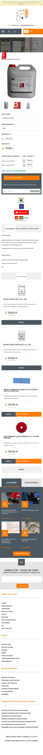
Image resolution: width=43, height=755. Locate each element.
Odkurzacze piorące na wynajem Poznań (14, 719)
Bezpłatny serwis (7, 611)
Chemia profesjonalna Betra (11, 658)
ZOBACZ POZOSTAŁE (21, 554)
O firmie (4, 603)
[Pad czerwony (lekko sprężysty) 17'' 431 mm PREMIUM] (21, 427)
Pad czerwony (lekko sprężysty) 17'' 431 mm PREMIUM (21, 437)
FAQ (3, 625)
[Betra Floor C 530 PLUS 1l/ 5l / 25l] (21, 335)
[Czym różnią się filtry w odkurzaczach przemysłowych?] (15, 527)
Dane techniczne (21, 229)
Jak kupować (6, 623)
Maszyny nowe (6, 644)
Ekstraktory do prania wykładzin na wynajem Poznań (19, 722)
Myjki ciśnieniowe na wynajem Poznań (13, 724)
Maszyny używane (7, 647)
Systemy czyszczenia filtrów (30, 510)
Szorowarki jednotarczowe (10, 680)
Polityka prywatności (9, 620)
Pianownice (5, 694)
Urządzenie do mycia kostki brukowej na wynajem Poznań (20, 727)
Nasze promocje (7, 661)
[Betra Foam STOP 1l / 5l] (21, 81)
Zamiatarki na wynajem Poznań (11, 716)
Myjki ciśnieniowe (7, 691)
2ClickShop (33, 737)
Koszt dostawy (7, 628)
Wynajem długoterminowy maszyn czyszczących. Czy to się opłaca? (10, 512)
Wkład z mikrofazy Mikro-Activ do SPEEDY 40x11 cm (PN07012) (21, 390)
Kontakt (4, 614)
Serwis (4, 653)
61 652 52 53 (14, 25)
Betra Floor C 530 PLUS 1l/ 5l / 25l (17, 344)
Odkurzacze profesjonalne (10, 689)
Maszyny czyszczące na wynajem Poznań (15, 710)
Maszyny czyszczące (8, 677)
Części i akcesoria (7, 656)
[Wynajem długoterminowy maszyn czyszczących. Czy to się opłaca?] (15, 498)
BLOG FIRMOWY (11, 483)
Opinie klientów (33, 229)
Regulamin (5, 617)
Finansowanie (6, 609)
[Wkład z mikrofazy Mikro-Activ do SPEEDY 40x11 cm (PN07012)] (22, 381)
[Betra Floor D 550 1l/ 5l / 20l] (21, 290)
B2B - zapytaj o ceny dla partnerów (14, 171)
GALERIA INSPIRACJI (31, 483)
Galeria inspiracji (7, 606)
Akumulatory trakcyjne (9, 683)
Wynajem (4, 650)
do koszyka (24, 414)
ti (21, 737)
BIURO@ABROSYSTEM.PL (27, 25)
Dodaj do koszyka (15, 178)
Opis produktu (10, 229)
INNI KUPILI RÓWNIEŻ (21, 276)
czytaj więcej (6, 518)
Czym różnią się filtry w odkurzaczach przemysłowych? (8, 541)
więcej (21, 322)
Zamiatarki (5, 686)
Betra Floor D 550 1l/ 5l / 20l (15, 299)
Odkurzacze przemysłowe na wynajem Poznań (16, 713)
